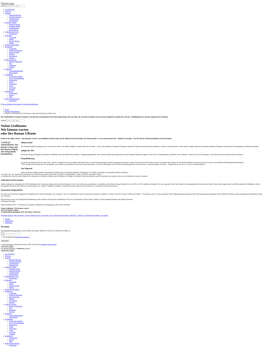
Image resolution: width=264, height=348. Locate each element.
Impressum (8, 223)
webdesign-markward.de (48, 244)
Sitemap (7, 219)
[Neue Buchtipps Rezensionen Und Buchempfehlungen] (19, 104)
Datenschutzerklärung (22, 237)
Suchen (3, 6)
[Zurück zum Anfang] (1, 2)
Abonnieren (5, 241)
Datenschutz (9, 221)
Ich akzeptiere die (16, 237)
